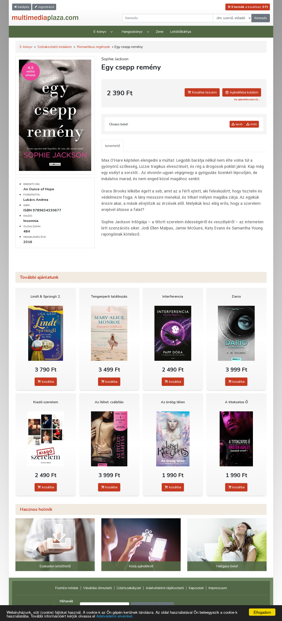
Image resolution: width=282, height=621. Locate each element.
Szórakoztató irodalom (54, 46)
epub (239, 124)
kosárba (47, 381)
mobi (253, 124)
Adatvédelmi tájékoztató (165, 588)
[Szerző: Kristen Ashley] (236, 439)
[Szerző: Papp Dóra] (173, 333)
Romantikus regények (93, 46)
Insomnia (30, 220)
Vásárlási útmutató (97, 588)
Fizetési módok (66, 588)
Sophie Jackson (114, 59)
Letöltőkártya (180, 31)
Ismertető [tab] (112, 145)
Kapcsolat (196, 588)
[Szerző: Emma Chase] (109, 439)
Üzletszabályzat (129, 588)
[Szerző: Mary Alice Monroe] (109, 333)
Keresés (260, 18)
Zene (159, 31)
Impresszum (217, 588)
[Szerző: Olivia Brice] (46, 439)
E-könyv (99, 31)
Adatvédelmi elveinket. (115, 616)
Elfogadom (262, 612)
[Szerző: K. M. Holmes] (236, 333)
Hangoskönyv (132, 31)
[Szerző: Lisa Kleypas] (173, 439)
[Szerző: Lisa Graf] (46, 333)
